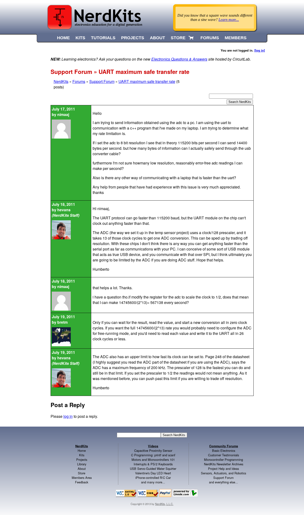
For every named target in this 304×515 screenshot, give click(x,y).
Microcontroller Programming (223, 459)
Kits (81, 455)
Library (81, 464)
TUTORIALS (103, 37)
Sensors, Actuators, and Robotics (223, 473)
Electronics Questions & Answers (179, 59)
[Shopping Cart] (191, 37)
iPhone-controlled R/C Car (153, 477)
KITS (80, 37)
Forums (78, 81)
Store (81, 473)
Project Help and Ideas (223, 468)
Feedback (81, 482)
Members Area (82, 477)
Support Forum (101, 81)
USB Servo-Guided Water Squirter (153, 468)
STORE (178, 37)
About (82, 468)
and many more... (153, 482)
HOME (63, 37)
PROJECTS (132, 37)
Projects (81, 459)
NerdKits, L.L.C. (164, 504)
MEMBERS (236, 37)
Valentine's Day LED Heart (153, 473)
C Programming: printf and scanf (153, 455)
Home (82, 450)
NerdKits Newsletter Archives (223, 464)
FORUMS (209, 37)
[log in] (259, 50)
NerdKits (61, 81)
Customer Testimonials (223, 455)
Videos (153, 446)
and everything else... (223, 482)
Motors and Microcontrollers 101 (153, 459)
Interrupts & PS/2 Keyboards (153, 464)
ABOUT (157, 37)
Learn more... (228, 20)
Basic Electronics (223, 450)
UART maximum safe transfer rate (147, 81)
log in (68, 416)
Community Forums (223, 446)
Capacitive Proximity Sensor (153, 450)
